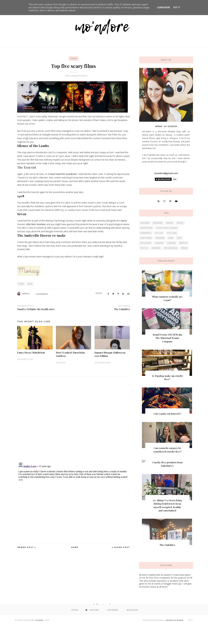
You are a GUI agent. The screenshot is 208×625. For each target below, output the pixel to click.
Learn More (163, 7)
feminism (160, 238)
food (170, 238)
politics (144, 248)
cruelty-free (146, 228)
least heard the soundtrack (63, 174)
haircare (171, 243)
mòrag (26, 293)
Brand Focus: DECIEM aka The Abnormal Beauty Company (167, 338)
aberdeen (157, 223)
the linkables (170, 248)
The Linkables (167, 544)
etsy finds (171, 233)
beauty (180, 223)
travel (184, 248)
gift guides (146, 243)
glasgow (159, 243)
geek (30, 284)
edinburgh (146, 233)
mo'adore (39, 620)
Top (190, 620)
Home (74, 547)
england (159, 233)
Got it (176, 7)
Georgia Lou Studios (174, 620)
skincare (156, 248)
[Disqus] (73, 417)
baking (169, 223)
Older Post (122, 547)
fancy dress (146, 238)
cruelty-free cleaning (166, 228)
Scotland (145, 223)
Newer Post (26, 547)
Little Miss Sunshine (35, 224)
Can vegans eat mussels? (167, 413)
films (74, 58)
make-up (183, 243)
